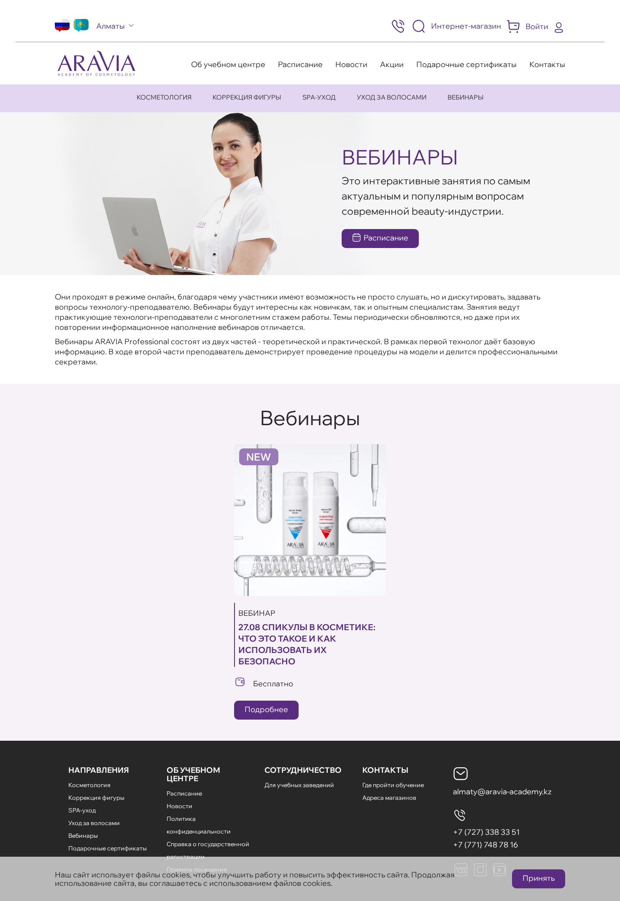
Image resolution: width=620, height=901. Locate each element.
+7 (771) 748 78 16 (485, 845)
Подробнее (266, 709)
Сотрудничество (303, 770)
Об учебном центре (228, 64)
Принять (539, 878)
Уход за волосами (391, 97)
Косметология (164, 97)
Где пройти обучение (393, 785)
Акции (392, 64)
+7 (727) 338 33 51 (486, 832)
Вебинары (465, 97)
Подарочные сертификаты (466, 64)
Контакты (547, 64)
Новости (351, 64)
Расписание (300, 64)
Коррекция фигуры (247, 97)
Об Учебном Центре (193, 774)
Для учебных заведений (299, 785)
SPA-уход (319, 97)
